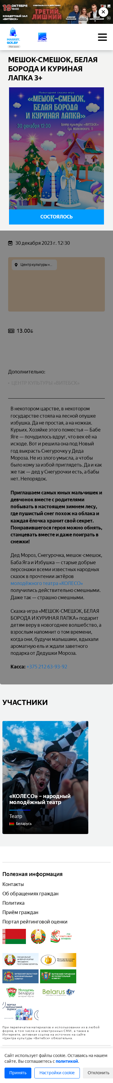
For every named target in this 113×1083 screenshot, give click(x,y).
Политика (13, 903)
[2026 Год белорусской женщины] (61, 936)
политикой (67, 1061)
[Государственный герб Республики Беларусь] (38, 936)
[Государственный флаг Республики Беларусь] (14, 936)
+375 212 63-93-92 (47, 667)
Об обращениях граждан (30, 893)
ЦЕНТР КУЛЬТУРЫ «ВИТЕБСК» (45, 383)
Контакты (13, 884)
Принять (18, 1072)
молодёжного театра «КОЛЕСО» (47, 583)
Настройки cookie (57, 1072)
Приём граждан (20, 912)
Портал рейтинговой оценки (34, 922)
